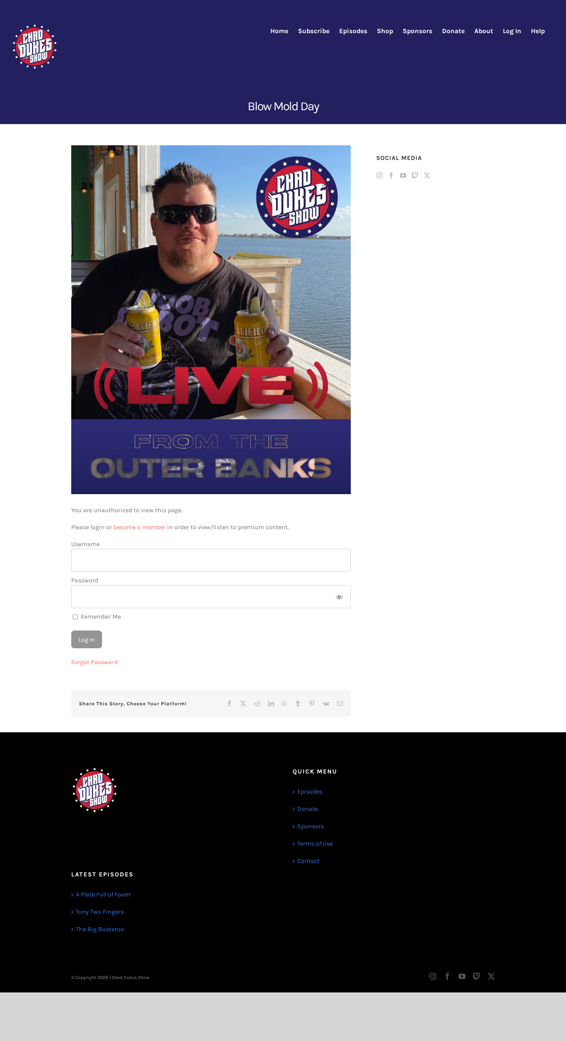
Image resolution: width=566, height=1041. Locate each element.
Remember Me (100, 616)
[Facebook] (391, 175)
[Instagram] (379, 175)
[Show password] (339, 596)
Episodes (309, 791)
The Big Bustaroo (100, 929)
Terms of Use (315, 843)
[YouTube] (403, 175)
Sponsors (310, 826)
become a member (140, 527)
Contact (308, 860)
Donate (307, 808)
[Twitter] (427, 175)
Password (84, 580)
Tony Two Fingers (100, 911)
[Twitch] (415, 175)
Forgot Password (94, 662)
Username (85, 544)
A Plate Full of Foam (103, 894)
